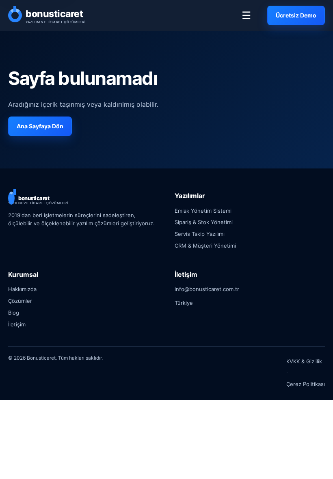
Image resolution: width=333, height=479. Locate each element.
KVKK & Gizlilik (304, 361)
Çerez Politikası (305, 384)
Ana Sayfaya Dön (40, 126)
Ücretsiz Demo (296, 15)
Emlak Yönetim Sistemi (203, 210)
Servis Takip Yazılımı (200, 234)
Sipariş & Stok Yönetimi (204, 222)
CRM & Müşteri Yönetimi (205, 245)
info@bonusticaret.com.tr (207, 289)
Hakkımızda (22, 289)
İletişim (17, 324)
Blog (13, 312)
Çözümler (20, 301)
